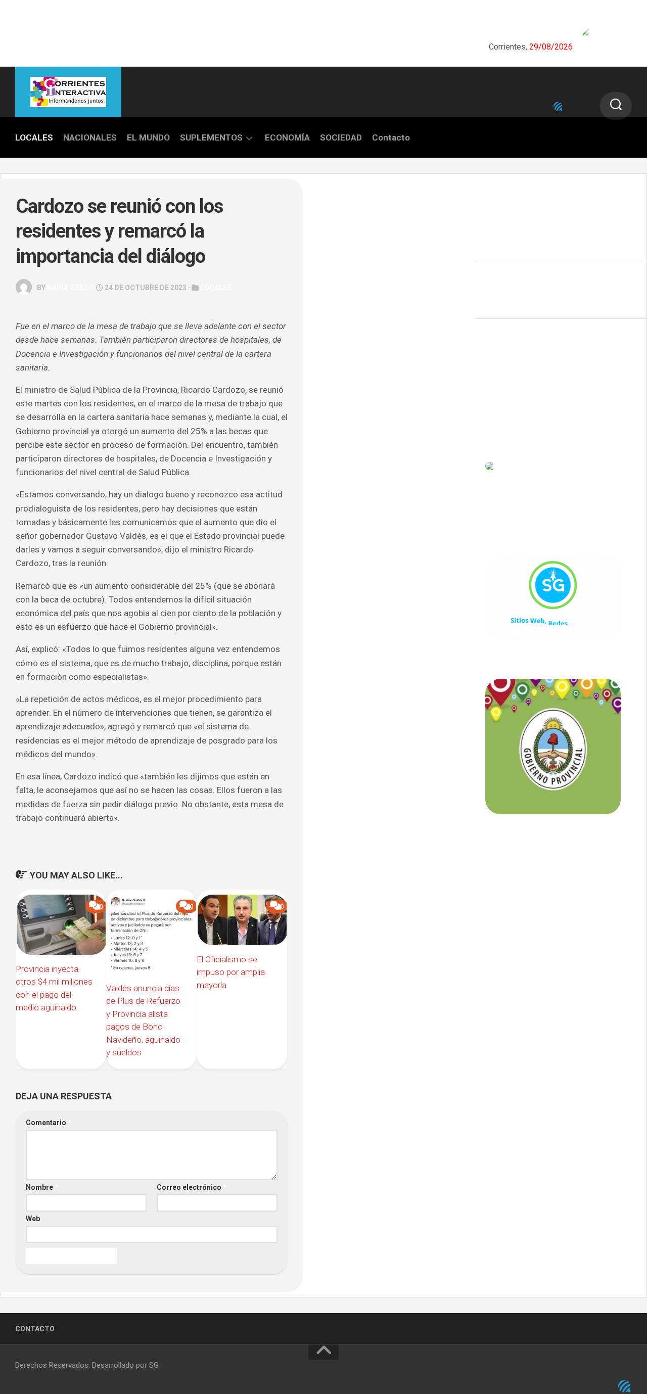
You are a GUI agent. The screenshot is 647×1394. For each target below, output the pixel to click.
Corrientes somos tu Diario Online (552, 884)
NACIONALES (90, 137)
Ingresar (499, 377)
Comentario (48, 1123)
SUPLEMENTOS (211, 137)
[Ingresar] (558, 107)
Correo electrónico (191, 1187)
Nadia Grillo (71, 288)
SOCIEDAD (341, 137)
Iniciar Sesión (508, 421)
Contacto (391, 137)
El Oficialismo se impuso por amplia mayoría (231, 972)
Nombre (42, 1187)
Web (33, 1219)
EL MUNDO (148, 137)
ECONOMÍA (287, 137)
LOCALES (34, 137)
